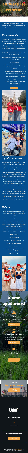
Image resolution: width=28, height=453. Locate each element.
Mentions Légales (18, 449)
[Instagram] (14, 422)
